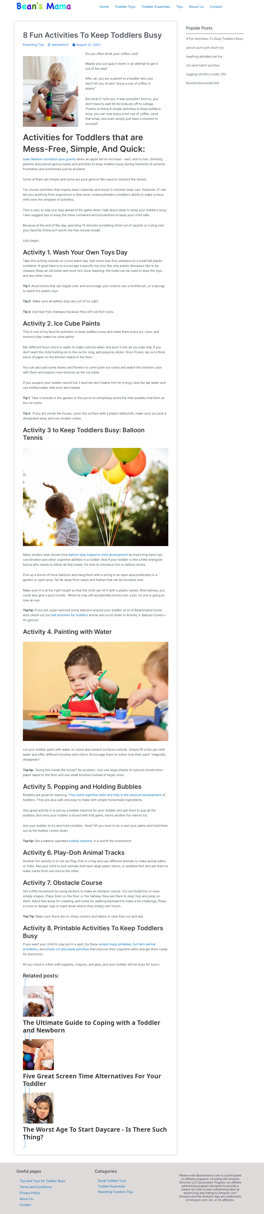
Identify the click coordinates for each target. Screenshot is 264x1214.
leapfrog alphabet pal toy (204, 56)
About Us (196, 7)
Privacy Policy (30, 1193)
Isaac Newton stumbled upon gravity (49, 159)
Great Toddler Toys (112, 1181)
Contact (216, 7)
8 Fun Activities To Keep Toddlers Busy (214, 39)
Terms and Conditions (36, 1187)
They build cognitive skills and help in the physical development (114, 795)
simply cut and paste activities (67, 949)
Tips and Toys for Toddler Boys (42, 1181)
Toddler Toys (125, 7)
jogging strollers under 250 (206, 74)
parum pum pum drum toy (205, 47)
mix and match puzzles (202, 65)
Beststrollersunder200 (202, 83)
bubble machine (80, 841)
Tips (179, 7)
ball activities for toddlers (69, 615)
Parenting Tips (33, 45)
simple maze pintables (114, 944)
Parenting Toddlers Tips (115, 1192)
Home (104, 7)
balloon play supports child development (98, 555)
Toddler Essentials (155, 7)
